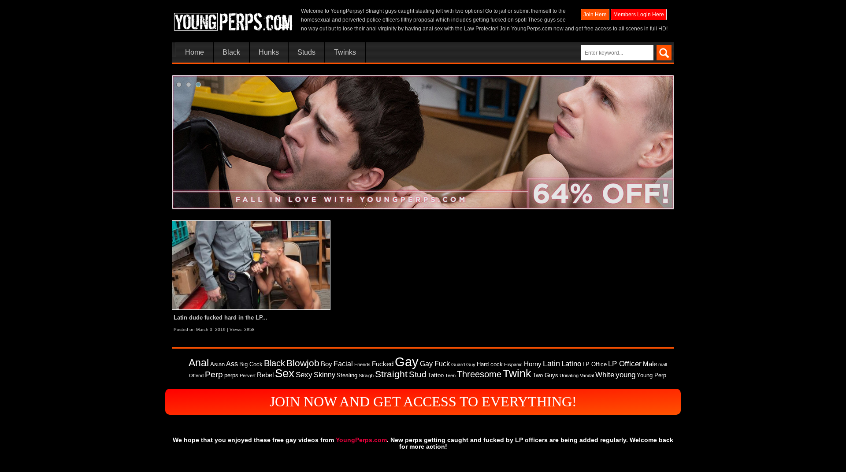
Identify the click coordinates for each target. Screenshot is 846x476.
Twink (517, 373)
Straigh (366, 375)
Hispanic (513, 364)
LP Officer (625, 364)
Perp (214, 374)
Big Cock (251, 364)
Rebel (265, 375)
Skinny (324, 375)
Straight (391, 374)
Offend (196, 375)
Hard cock (490, 364)
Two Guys (545, 375)
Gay (407, 361)
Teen (450, 375)
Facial (343, 364)
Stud (418, 374)
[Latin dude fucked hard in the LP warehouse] (251, 265)
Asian (217, 364)
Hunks (269, 52)
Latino (571, 364)
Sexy (304, 375)
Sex (284, 373)
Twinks (345, 52)
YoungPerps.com (531, 29)
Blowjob (302, 363)
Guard (458, 364)
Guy (470, 364)
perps (231, 375)
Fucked (382, 364)
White (604, 375)
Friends (362, 364)
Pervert (248, 375)
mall (662, 364)
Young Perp (651, 375)
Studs (306, 52)
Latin (551, 363)
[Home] (233, 20)
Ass (232, 364)
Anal (199, 362)
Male (650, 364)
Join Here (595, 14)
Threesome (479, 374)
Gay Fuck (435, 364)
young (625, 375)
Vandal (587, 375)
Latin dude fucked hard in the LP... (220, 317)
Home (194, 52)
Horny (533, 364)
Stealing (347, 375)
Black (231, 52)
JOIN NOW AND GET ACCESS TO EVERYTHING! (423, 401)
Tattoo (436, 375)
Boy (326, 364)
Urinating (569, 375)
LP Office (595, 364)
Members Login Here (638, 14)
